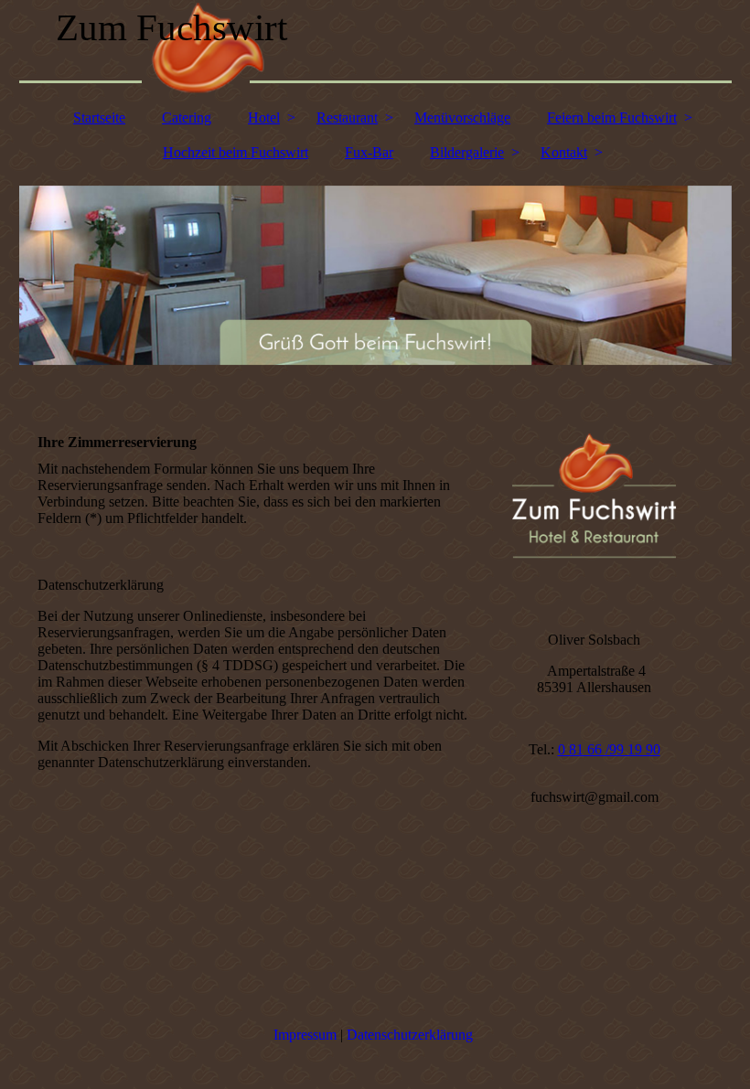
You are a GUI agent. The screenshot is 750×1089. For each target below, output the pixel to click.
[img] (375, 50)
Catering (186, 117)
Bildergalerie (467, 152)
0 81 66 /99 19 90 (609, 749)
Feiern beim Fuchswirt (612, 117)
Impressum (305, 1034)
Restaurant (347, 117)
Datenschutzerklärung (410, 1034)
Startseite (99, 117)
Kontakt (564, 152)
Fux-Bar (369, 152)
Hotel (264, 117)
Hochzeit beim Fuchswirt (235, 152)
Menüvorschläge (462, 117)
